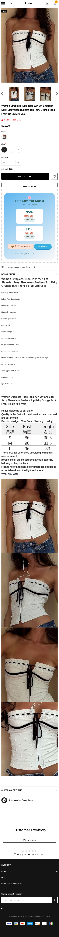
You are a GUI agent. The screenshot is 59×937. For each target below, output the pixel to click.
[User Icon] (47, 3)
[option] (29, 45)
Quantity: (4, 157)
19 (6, 267)
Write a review (29, 840)
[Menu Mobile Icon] (3, 3)
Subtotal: (4, 169)
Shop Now (42, 246)
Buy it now (29, 186)
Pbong (29, 3)
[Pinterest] (2, 909)
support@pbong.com (15, 883)
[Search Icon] (11, 3)
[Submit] (54, 900)
